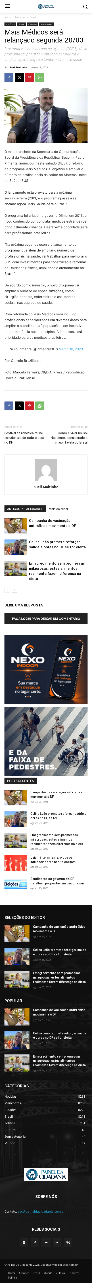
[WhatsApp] (39, 77)
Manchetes (46, 24)
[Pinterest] (29, 77)
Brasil (33, 17)
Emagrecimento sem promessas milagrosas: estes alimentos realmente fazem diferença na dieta (56, 839)
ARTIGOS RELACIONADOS (25, 509)
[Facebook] (8, 77)
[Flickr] (46, 1242)
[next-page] (14, 590)
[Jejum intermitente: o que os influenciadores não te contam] (15, 863)
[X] (19, 77)
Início (7, 17)
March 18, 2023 (71, 349)
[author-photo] (46, 480)
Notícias (20, 17)
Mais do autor (58, 509)
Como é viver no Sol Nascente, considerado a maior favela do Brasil (69, 437)
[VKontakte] (68, 1242)
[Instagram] (57, 1242)
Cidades (32, 24)
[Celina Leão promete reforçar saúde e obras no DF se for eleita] (15, 547)
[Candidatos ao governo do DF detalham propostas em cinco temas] (15, 884)
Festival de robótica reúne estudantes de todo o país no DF (24, 437)
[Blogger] (24, 1242)
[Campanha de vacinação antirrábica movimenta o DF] (15, 525)
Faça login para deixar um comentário (46, 618)
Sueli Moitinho (18, 67)
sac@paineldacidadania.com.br (41, 1211)
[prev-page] (7, 590)
